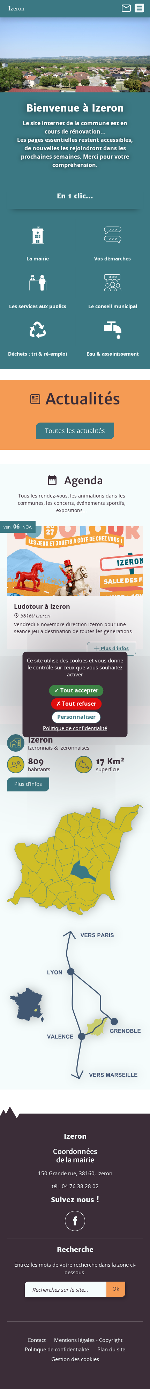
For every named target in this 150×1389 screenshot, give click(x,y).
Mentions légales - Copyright (88, 1339)
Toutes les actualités (75, 430)
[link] (126, 7)
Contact (37, 1339)
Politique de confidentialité (57, 1349)
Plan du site (111, 1349)
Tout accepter (78, 690)
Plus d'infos (28, 783)
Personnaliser (76, 717)
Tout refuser (78, 704)
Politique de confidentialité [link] (75, 727)
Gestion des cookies (75, 1359)
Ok (115, 1288)
